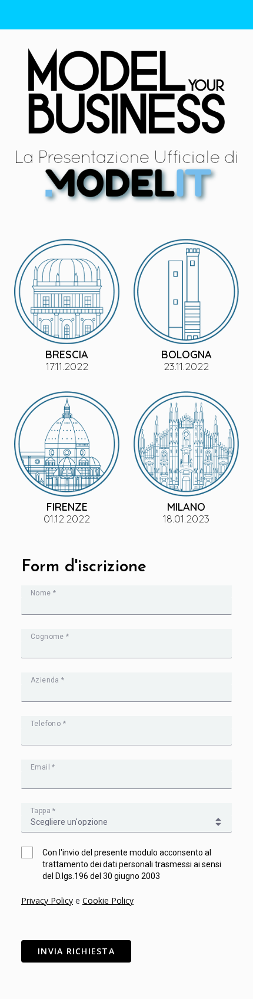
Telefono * (48, 724)
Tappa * (43, 811)
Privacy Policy (47, 900)
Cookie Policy (108, 900)
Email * (43, 767)
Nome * (43, 593)
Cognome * (50, 636)
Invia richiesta (76, 951)
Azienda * (48, 680)
